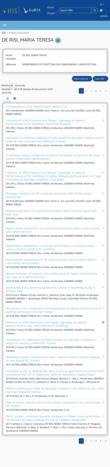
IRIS (4, 32)
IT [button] (101, 4)
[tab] (7, 98)
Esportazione (81, 78)
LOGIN (103, 16)
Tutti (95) (100, 78)
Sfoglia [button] (51, 13)
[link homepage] (10, 10)
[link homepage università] (32, 10)
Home (50, 7)
